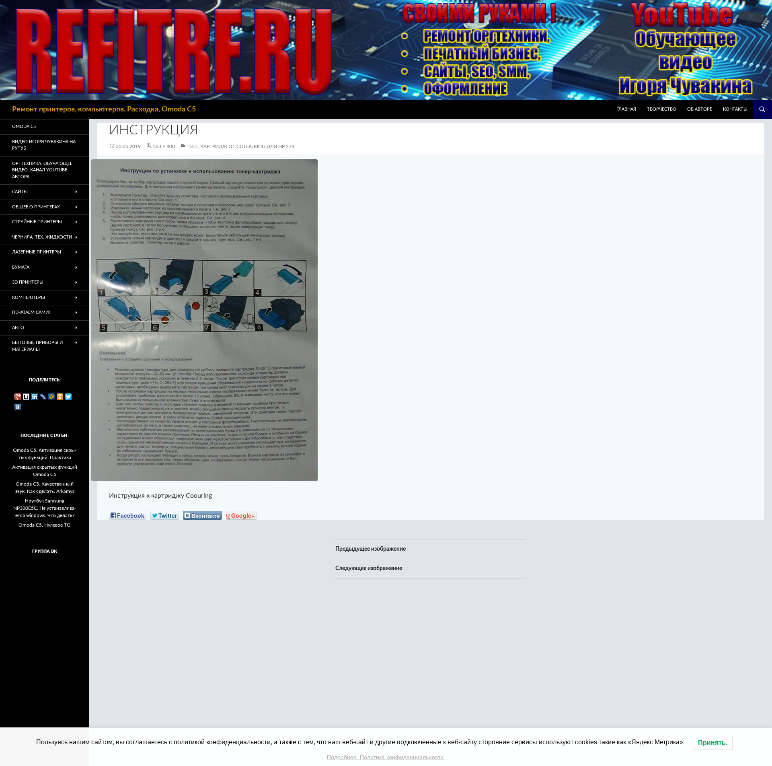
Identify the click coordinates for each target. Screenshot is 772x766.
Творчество (661, 109)
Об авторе (699, 109)
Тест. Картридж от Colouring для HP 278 (240, 146)
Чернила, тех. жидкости (42, 237)
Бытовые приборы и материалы (37, 346)
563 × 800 (164, 146)
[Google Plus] (18, 396)
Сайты (20, 191)
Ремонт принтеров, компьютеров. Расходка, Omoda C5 (104, 109)
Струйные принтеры (37, 222)
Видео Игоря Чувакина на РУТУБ (44, 145)
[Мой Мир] (51, 396)
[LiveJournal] (43, 396)
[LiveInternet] (26, 396)
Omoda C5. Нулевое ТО (44, 525)
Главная (626, 109)
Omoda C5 (24, 126)
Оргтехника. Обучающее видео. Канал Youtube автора (42, 170)
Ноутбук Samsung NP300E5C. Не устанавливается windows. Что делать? (44, 508)
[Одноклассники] (60, 396)
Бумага (20, 267)
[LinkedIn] (35, 396)
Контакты (735, 109)
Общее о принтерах (36, 207)
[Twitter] (68, 396)
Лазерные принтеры (36, 252)
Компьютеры (28, 297)
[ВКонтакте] (18, 407)
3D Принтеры (27, 282)
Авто (18, 327)
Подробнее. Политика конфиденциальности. (386, 757)
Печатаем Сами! (31, 312)
